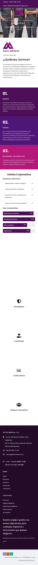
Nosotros (6, 479)
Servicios (6, 482)
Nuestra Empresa (28, 20)
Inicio (6, 20)
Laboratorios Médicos (10, 506)
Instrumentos (7, 509)
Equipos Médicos (8, 503)
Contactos (6, 489)
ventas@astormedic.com (15, 454)
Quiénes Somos (15, 20)
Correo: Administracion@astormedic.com (15, 6)
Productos (6, 485)
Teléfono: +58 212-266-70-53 (12, 2)
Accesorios (6, 513)
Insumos (6, 500)
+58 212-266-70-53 (12, 450)
